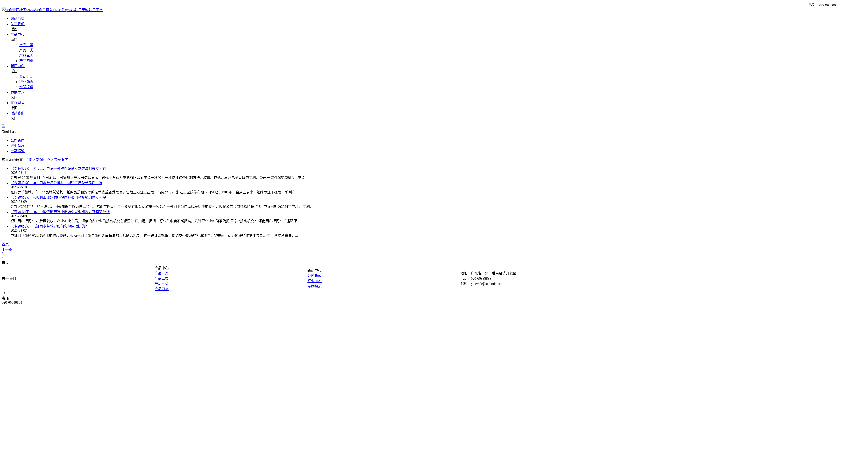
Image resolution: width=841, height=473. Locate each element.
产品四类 (26, 61)
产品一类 (26, 45)
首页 (5, 244)
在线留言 (18, 103)
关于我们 (18, 24)
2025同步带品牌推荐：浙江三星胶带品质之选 (67, 183)
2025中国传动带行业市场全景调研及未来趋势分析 (71, 212)
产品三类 (26, 55)
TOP (5, 293)
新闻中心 (18, 66)
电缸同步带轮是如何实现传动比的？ (60, 226)
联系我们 (18, 113)
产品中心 (18, 34)
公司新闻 (26, 76)
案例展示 (18, 92)
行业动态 (26, 82)
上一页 (7, 249)
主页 (28, 160)
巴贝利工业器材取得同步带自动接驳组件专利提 (69, 197)
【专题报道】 (21, 168)
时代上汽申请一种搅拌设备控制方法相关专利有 (69, 168)
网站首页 (18, 19)
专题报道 (26, 87)
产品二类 (26, 50)
